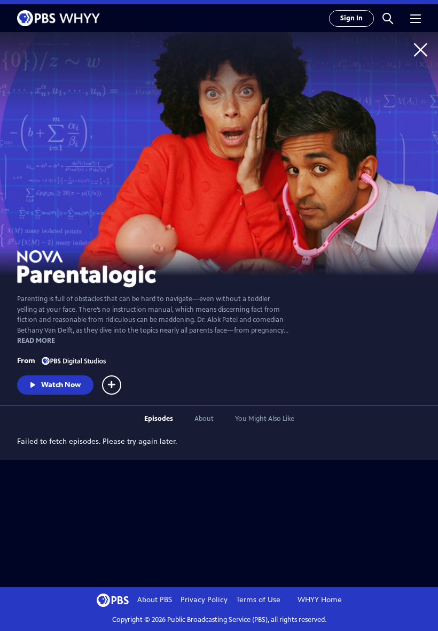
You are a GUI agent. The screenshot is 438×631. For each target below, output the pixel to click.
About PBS (154, 599)
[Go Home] (420, 49)
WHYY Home (320, 599)
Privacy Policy (204, 599)
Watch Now (61, 384)
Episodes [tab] (158, 418)
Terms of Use (258, 599)
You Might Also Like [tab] (264, 418)
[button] (388, 18)
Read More (36, 340)
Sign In (351, 18)
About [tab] (204, 418)
